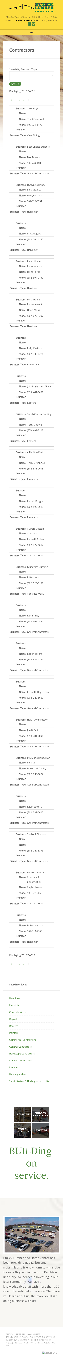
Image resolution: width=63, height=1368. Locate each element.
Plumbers (14, 1067)
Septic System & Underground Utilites (30, 1081)
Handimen (15, 998)
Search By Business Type (23, 69)
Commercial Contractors (22, 1039)
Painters (13, 1032)
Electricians (15, 1005)
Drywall (13, 1019)
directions (44, 1340)
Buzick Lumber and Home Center (31, 7)
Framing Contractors (20, 1060)
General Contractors (20, 1046)
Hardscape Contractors (22, 1053)
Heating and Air (17, 1074)
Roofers (13, 1026)
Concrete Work (17, 1012)
